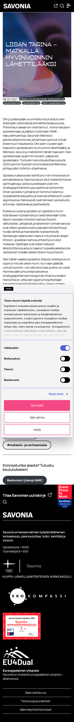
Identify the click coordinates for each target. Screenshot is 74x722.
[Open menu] (69, 6)
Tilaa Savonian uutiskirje (24, 495)
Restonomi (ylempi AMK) (25, 480)
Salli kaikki (37, 405)
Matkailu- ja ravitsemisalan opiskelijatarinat (42, 98)
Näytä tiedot (56, 394)
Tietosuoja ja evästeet (35, 701)
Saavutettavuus (35, 693)
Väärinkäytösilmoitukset (36, 709)
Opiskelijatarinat (12, 103)
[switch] (65, 358)
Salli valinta (37, 417)
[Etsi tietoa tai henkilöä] (62, 6)
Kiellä (37, 430)
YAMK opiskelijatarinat (53, 103)
